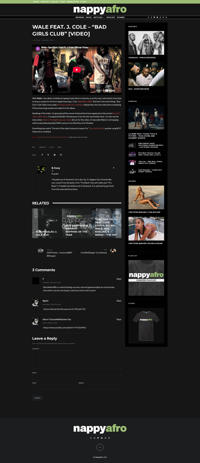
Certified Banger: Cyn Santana (94, 251)
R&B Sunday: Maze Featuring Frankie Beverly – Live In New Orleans (150, 145)
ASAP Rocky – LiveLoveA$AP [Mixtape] (59, 253)
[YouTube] (157, 17)
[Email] (61, 155)
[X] (148, 17)
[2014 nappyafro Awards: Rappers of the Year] (77, 223)
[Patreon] (154, 17)
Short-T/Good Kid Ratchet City (57, 319)
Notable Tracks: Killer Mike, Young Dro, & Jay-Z (149, 154)
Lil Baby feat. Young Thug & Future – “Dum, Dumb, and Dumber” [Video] (142, 136)
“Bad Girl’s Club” (85, 101)
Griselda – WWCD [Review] (141, 57)
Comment (35, 349)
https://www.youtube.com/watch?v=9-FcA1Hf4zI (64, 327)
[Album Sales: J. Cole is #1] (47, 223)
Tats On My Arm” (96, 128)
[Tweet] (48, 155)
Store (83, 2)
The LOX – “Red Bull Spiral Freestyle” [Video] (150, 162)
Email (34, 383)
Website (81, 383)
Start (63, 2)
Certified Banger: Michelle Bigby (145, 243)
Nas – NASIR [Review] (138, 89)
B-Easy (38, 40)
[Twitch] (163, 17)
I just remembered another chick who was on (53, 137)
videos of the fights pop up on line (56, 120)
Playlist (54, 2)
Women (121, 17)
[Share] (42, 155)
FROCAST (110, 17)
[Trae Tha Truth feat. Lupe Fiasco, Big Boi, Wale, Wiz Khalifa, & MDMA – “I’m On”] (106, 223)
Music (89, 17)
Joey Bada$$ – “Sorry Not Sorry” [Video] (150, 171)
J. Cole (52, 147)
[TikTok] (160, 17)
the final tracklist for (70, 105)
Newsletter (73, 2)
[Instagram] (151, 17)
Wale (59, 147)
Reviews (80, 17)
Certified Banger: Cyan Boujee (144, 212)
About (36, 2)
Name (34, 373)
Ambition (43, 147)
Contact (45, 2)
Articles (97, 17)
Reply (119, 279)
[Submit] (54, 155)
